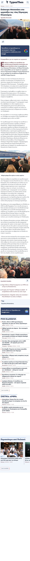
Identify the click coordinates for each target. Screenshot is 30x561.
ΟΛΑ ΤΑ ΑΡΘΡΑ (4, 390)
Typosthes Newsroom (6, 17)
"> (11, 51)
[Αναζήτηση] (27, 2)
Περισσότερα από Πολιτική (13, 439)
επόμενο (27, 280)
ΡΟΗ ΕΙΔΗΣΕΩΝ (8, 319)
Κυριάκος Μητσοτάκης (7, 303)
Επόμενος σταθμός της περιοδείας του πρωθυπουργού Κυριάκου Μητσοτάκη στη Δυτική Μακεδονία (16, 64)
